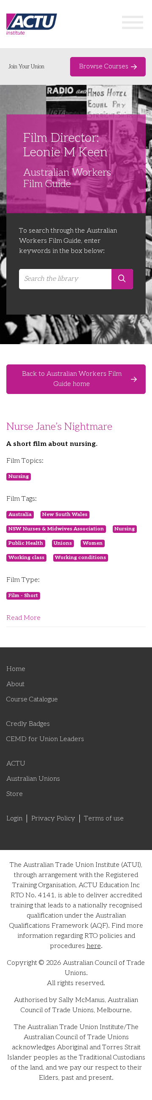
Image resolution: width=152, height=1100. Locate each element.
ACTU (15, 764)
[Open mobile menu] (132, 24)
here (94, 946)
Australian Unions (33, 779)
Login (14, 819)
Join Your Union (26, 66)
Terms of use (104, 819)
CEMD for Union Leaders (45, 739)
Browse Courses (103, 66)
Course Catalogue (32, 699)
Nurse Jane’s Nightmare (59, 427)
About (15, 684)
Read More (23, 618)
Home (15, 669)
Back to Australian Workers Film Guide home (72, 379)
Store (14, 794)
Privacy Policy (53, 819)
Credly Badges (28, 724)
